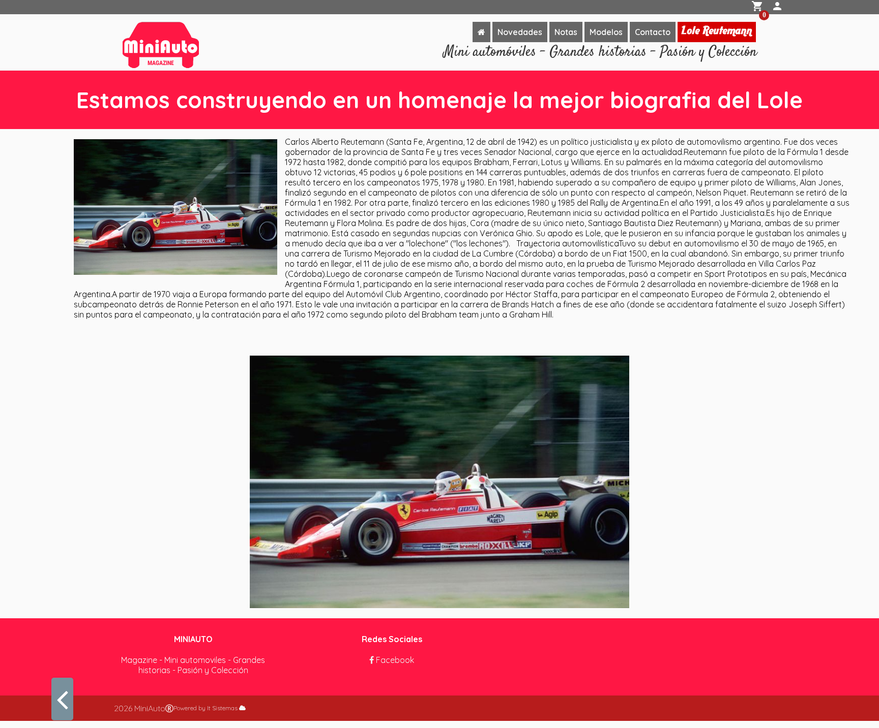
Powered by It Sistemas (206, 708)
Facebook (394, 660)
